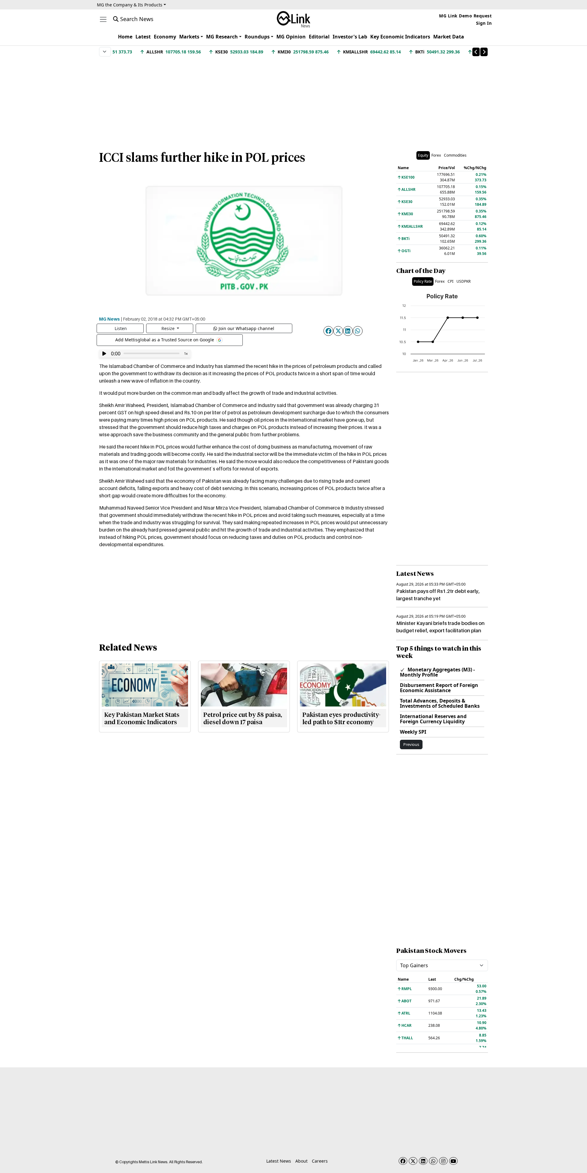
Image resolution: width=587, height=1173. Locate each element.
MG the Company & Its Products (129, 5)
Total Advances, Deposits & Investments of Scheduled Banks (440, 703)
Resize (168, 328)
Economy (165, 36)
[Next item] (484, 52)
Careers (320, 1161)
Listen (121, 328)
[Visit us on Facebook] (403, 1161)
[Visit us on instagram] (443, 1161)
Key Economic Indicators (400, 36)
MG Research (222, 36)
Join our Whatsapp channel (246, 328)
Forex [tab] (436, 155)
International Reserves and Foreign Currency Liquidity (433, 719)
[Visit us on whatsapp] (433, 1161)
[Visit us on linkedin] (423, 1161)
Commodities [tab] (455, 155)
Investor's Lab (350, 36)
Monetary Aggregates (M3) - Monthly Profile (437, 672)
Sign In (484, 23)
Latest (143, 36)
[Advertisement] (293, 100)
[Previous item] (476, 52)
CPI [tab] (450, 281)
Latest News (278, 1161)
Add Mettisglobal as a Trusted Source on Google (165, 339)
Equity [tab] (423, 155)
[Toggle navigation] (103, 19)
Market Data (448, 36)
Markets (189, 36)
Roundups (257, 36)
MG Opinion (291, 36)
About (301, 1161)
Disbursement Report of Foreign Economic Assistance (439, 688)
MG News (109, 318)
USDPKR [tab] (463, 281)
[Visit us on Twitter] (413, 1161)
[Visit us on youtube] (453, 1161)
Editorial (319, 36)
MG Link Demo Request (465, 16)
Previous (411, 744)
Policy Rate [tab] (423, 281)
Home (125, 36)
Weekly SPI (413, 731)
